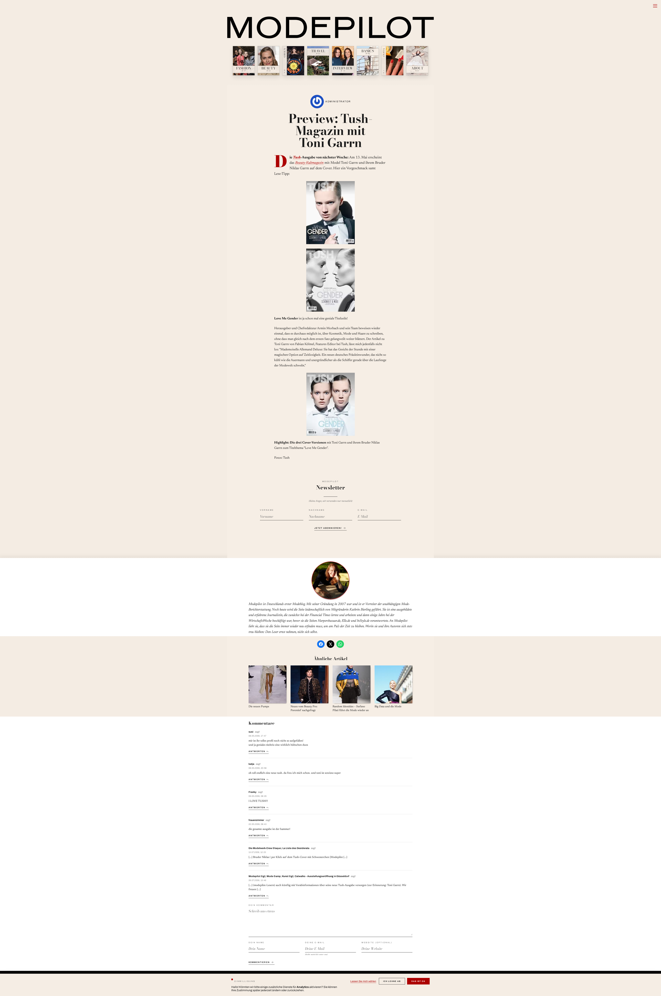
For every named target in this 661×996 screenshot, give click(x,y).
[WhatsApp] (340, 644)
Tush (297, 157)
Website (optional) (376, 942)
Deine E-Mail (315, 942)
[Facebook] (321, 644)
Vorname (267, 510)
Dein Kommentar (261, 905)
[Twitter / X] (330, 644)
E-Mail (363, 510)
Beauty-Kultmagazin (309, 163)
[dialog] (330, 985)
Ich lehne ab (392, 981)
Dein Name (256, 942)
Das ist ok (418, 981)
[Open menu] (655, 6)
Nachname (317, 510)
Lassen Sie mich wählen (363, 981)
